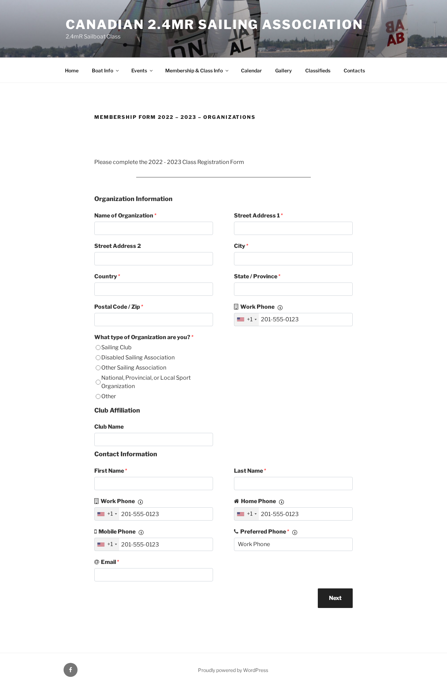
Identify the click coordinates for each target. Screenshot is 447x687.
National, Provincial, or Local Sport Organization (146, 381)
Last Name (250, 470)
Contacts (354, 70)
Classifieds (317, 70)
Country (107, 276)
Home (72, 70)
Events (139, 70)
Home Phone (258, 501)
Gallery (283, 70)
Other (108, 396)
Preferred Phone (264, 531)
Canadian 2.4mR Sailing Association (214, 24)
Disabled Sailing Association (138, 357)
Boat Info (102, 70)
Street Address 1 (258, 215)
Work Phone (257, 306)
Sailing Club (116, 347)
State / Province (257, 276)
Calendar (251, 70)
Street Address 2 (117, 246)
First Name (110, 470)
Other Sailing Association (133, 367)
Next (335, 598)
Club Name (109, 426)
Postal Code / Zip (118, 306)
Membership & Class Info (194, 70)
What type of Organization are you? (143, 337)
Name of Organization (125, 215)
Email (110, 562)
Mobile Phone (116, 531)
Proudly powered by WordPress (233, 670)
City (241, 246)
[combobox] (246, 319)
